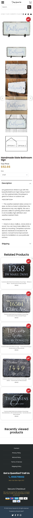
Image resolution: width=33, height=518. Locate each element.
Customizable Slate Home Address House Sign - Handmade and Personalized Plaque (16, 315)
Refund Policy (16, 457)
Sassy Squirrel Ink (13, 508)
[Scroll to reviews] (16, 179)
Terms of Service (16, 462)
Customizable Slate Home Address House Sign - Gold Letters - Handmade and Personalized (16, 379)
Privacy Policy (16, 453)
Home (3, 14)
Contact (16, 448)
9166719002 (17, 477)
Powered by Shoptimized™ (16, 511)
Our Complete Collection (15, 14)
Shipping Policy (16, 466)
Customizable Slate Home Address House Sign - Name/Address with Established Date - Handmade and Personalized (16, 413)
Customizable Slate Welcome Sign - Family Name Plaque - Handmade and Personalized (16, 347)
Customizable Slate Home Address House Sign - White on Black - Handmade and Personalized (16, 282)
